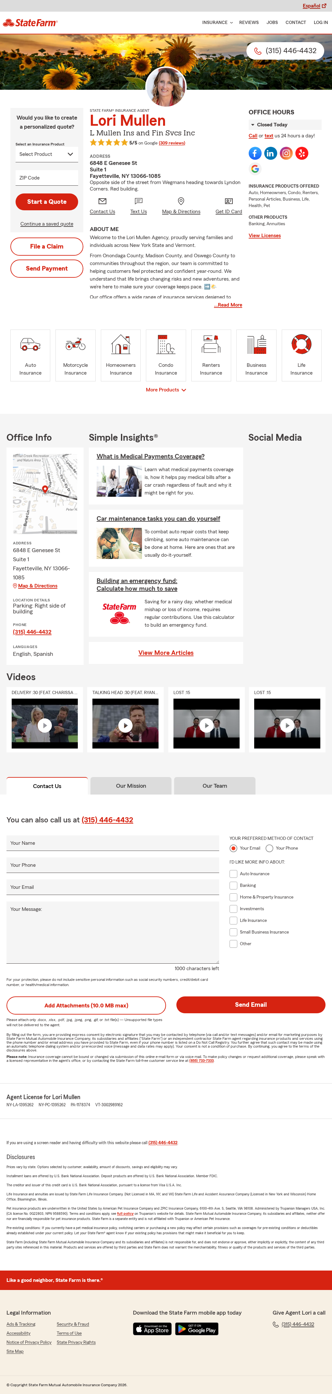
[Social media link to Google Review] (255, 168)
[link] (30, 22)
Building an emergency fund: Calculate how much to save (137, 585)
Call (253, 135)
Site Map (15, 1351)
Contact (296, 22)
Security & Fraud (73, 1324)
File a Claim (47, 246)
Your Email (22, 887)
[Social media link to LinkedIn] (270, 153)
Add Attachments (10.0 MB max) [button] (86, 1005)
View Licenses (265, 235)
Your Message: (26, 909)
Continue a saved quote (46, 224)
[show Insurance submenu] (230, 23)
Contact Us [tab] (47, 786)
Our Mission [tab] (131, 786)
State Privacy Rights (76, 1342)
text (269, 135)
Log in (321, 22)
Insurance (215, 22)
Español (311, 5)
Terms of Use (69, 1333)
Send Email (251, 1005)
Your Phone (23, 865)
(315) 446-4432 (32, 632)
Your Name (22, 843)
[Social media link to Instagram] (286, 153)
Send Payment (47, 268)
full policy (125, 1213)
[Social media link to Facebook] (255, 153)
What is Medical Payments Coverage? (151, 456)
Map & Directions (37, 585)
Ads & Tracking (20, 1324)
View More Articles (166, 653)
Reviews (249, 22)
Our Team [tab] (215, 786)
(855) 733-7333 (201, 1061)
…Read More (228, 305)
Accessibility (18, 1333)
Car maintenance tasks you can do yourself (158, 519)
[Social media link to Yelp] (301, 153)
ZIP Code (29, 177)
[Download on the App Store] (152, 1328)
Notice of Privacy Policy (29, 1342)
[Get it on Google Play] (197, 1328)
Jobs (272, 22)
